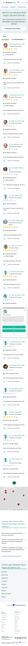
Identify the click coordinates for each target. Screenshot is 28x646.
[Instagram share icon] (18, 638)
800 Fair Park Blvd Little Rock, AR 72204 (13, 110)
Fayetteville (5, 578)
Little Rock (4, 587)
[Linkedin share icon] (20, 638)
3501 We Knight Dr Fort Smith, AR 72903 (13, 354)
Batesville (4, 572)
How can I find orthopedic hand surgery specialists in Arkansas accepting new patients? (12, 541)
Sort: (17, 39)
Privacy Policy (15, 321)
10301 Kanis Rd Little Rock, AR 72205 (12, 59)
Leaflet (14, 509)
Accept (14, 330)
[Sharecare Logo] (10, 2)
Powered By (9, 605)
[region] (14, 323)
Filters (5, 36)
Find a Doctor (5, 7)
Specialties (12, 7)
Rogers (4, 597)
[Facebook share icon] (15, 638)
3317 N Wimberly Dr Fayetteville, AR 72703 (14, 185)
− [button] (2, 491)
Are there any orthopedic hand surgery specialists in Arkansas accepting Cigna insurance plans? (13, 549)
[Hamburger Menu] (4, 2)
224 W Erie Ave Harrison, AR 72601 (12, 261)
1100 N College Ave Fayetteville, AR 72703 (13, 425)
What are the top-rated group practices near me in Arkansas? (12, 534)
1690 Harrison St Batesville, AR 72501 (12, 235)
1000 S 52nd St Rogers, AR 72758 (11, 284)
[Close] (25, 310)
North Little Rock (6, 594)
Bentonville (5, 575)
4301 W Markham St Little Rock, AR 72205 (13, 308)
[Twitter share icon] (23, 638)
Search (18, 2)
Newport (4, 590)
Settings (14, 334)
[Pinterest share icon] (25, 638)
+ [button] (2, 489)
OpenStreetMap (20, 509)
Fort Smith (4, 581)
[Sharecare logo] (14, 637)
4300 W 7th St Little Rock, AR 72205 (12, 448)
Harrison (4, 584)
